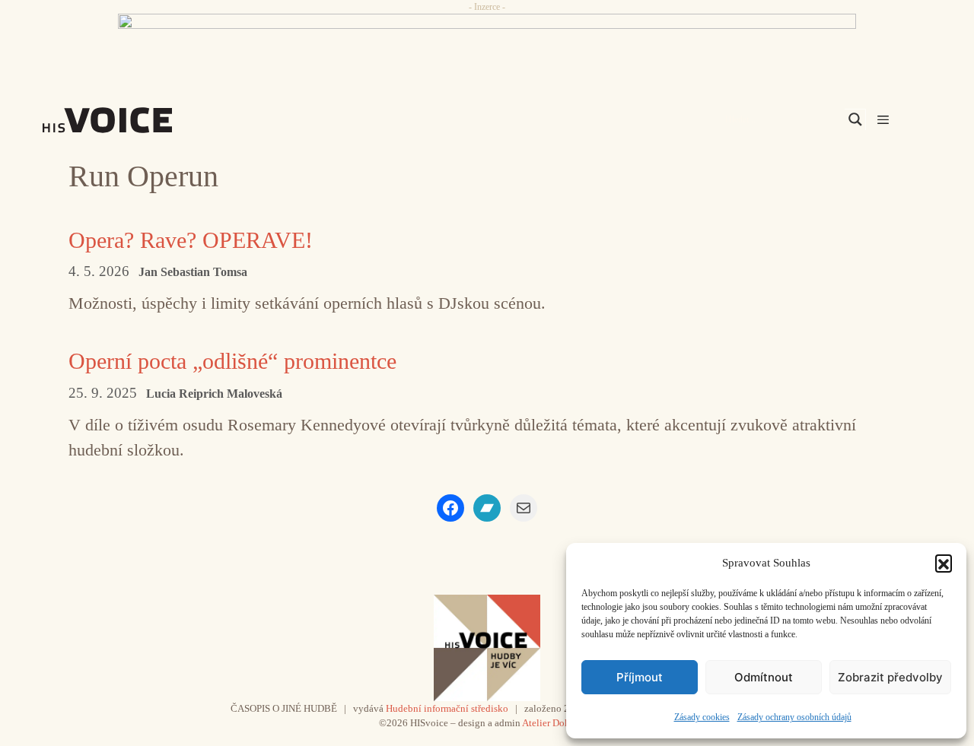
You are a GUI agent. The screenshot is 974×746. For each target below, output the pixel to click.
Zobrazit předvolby (890, 677)
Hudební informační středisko (447, 708)
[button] (943, 562)
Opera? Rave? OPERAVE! (190, 239)
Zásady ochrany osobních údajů (794, 717)
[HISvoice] (140, 120)
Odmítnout (763, 677)
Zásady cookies (702, 717)
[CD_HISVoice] (487, 48)
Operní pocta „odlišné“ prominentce (232, 360)
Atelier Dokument (559, 723)
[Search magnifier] (855, 119)
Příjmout (639, 677)
